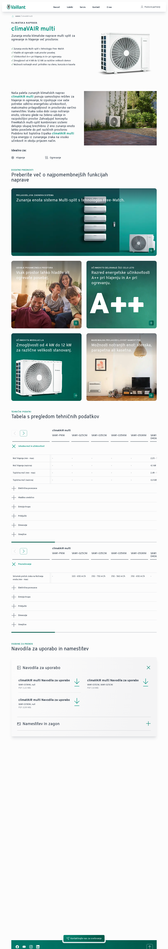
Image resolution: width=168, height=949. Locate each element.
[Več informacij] (151, 250)
